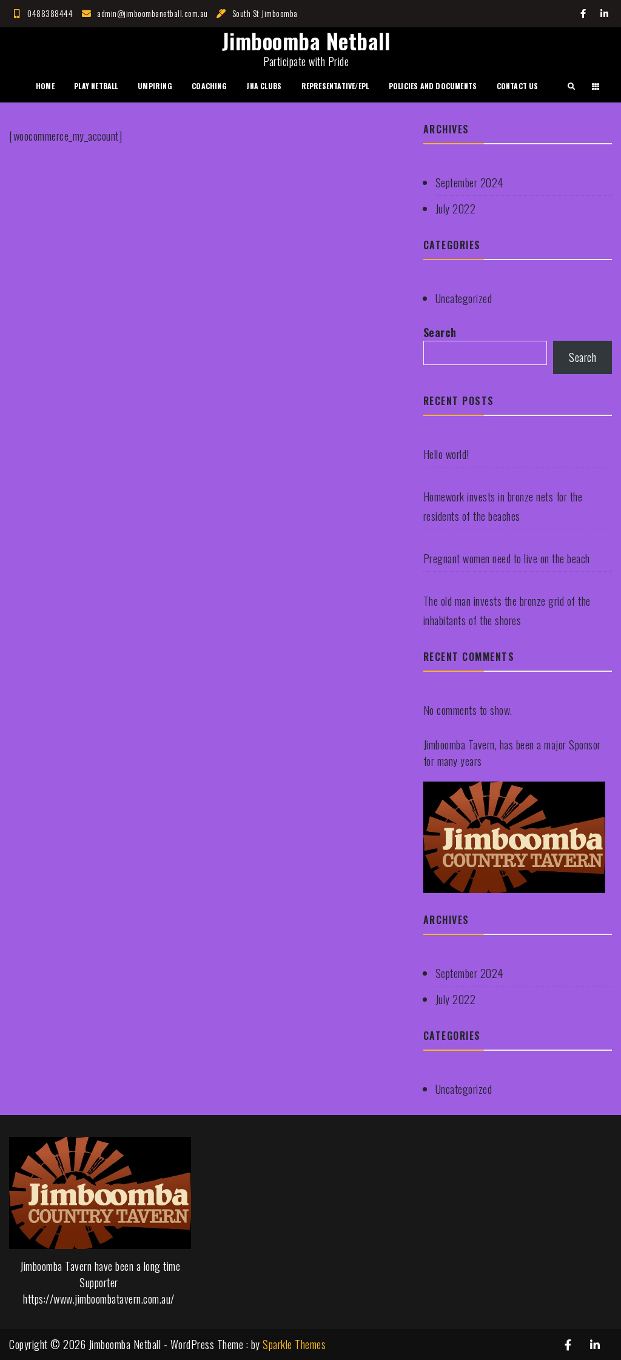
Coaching (209, 86)
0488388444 (50, 13)
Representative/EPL (335, 86)
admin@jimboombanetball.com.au (152, 13)
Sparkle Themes (294, 1344)
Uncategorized (463, 298)
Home (45, 86)
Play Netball (96, 86)
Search (440, 332)
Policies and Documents (433, 86)
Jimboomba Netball (306, 40)
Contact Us (518, 86)
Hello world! (446, 454)
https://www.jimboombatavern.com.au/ (99, 1299)
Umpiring (155, 86)
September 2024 (469, 182)
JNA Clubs (263, 86)
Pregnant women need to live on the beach (506, 558)
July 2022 (455, 208)
